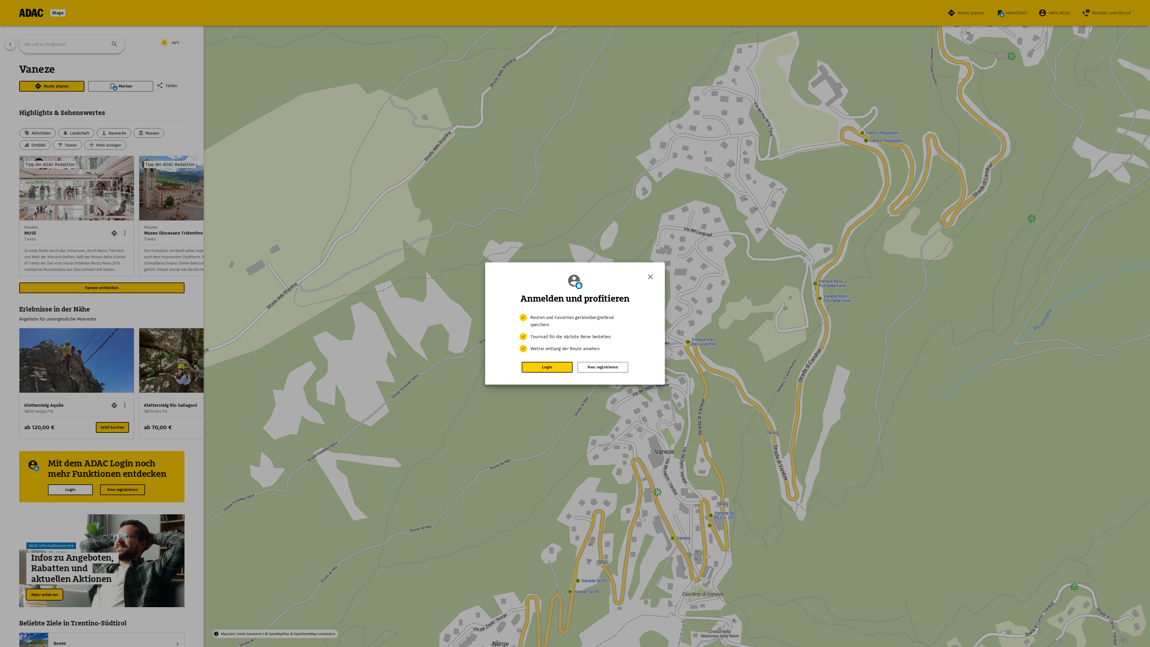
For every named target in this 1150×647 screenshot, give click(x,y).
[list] (575, 333)
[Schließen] (650, 277)
